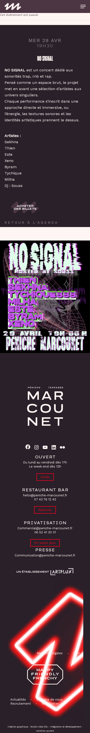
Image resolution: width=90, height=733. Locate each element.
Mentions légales (50, 653)
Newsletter (50, 703)
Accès (45, 477)
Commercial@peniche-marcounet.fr (45, 528)
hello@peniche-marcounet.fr (45, 495)
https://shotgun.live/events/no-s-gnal (25, 207)
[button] (83, 6)
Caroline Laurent (45, 731)
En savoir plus (45, 543)
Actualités (18, 699)
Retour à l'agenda (31, 222)
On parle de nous (49, 699)
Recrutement (20, 703)
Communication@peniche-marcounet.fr (45, 555)
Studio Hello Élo (39, 727)
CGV (76, 653)
